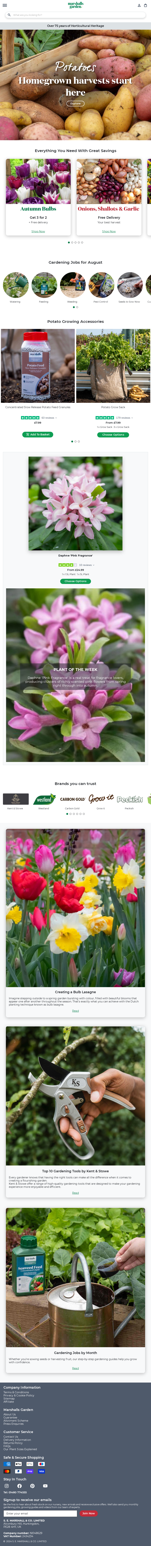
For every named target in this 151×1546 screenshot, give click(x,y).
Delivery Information (17, 1440)
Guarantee (10, 1417)
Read (75, 1011)
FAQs (7, 1446)
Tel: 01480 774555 (15, 1492)
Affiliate (8, 1401)
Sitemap (9, 1398)
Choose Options (113, 434)
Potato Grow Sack (113, 407)
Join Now (88, 1513)
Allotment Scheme (15, 1420)
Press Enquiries (13, 1423)
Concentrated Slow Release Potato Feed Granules (37, 407)
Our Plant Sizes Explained (20, 1449)
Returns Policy (13, 1443)
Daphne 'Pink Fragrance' (75, 555)
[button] (4, 6)
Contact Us (10, 1436)
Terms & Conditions (16, 1392)
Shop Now (38, 231)
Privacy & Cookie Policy (18, 1395)
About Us (9, 1414)
